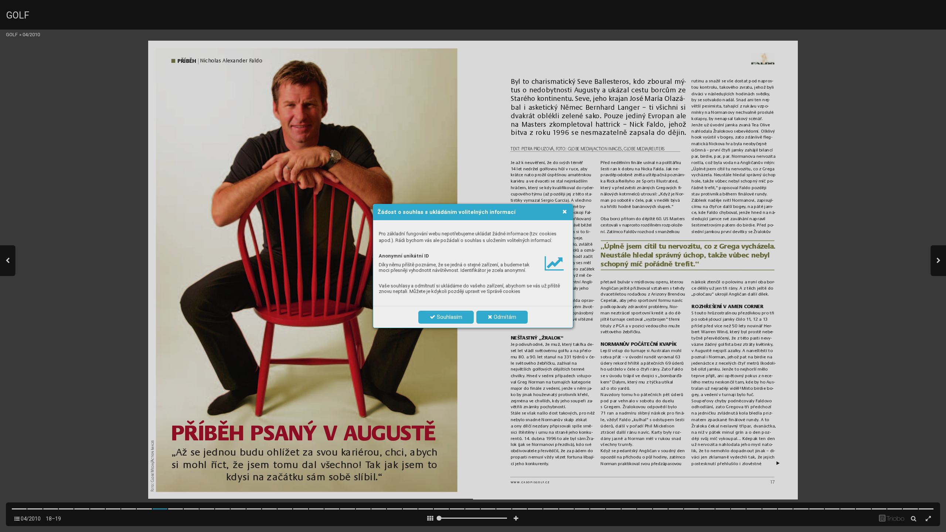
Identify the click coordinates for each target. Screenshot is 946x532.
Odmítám (504, 317)
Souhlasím (448, 317)
